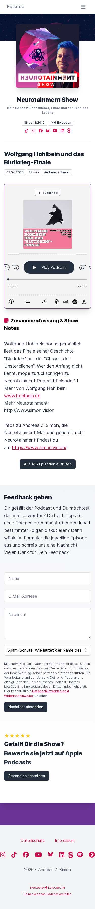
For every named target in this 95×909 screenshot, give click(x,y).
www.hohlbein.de (22, 395)
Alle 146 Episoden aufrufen (47, 464)
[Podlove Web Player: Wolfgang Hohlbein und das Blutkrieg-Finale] (47, 246)
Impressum (65, 840)
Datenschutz (33, 840)
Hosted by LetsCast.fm (47, 888)
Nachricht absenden (25, 707)
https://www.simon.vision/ (39, 447)
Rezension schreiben (26, 776)
